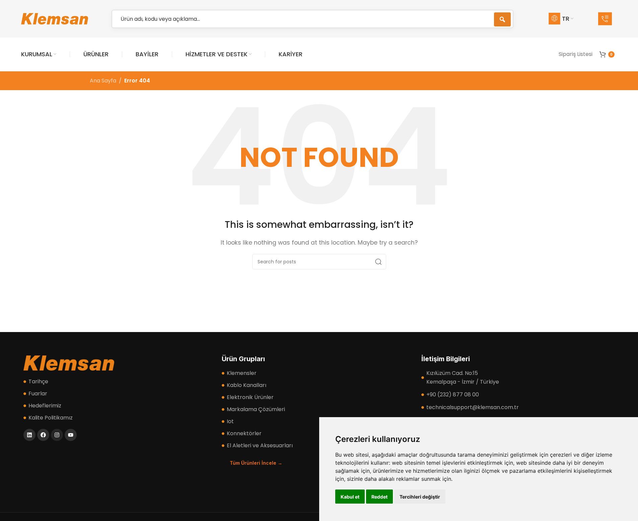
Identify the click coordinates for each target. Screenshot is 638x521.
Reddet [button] (379, 497)
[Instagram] (57, 435)
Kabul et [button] (350, 497)
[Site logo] (54, 18)
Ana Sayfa (103, 80)
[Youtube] (71, 435)
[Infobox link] (607, 18)
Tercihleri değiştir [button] (420, 497)
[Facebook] (43, 435)
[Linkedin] (29, 435)
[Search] (378, 261)
